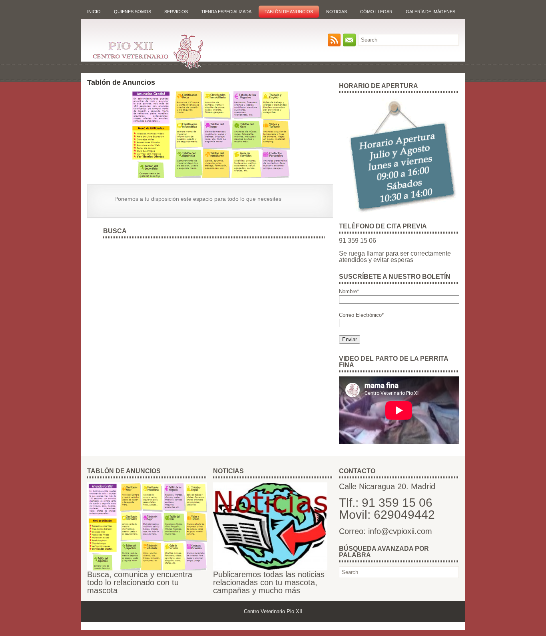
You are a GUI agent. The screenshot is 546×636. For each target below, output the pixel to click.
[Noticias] (270, 569)
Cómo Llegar (376, 11)
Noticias (336, 11)
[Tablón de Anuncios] (147, 569)
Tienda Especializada (226, 11)
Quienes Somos (132, 11)
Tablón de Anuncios (289, 11)
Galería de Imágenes (430, 11)
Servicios (176, 11)
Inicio (94, 11)
